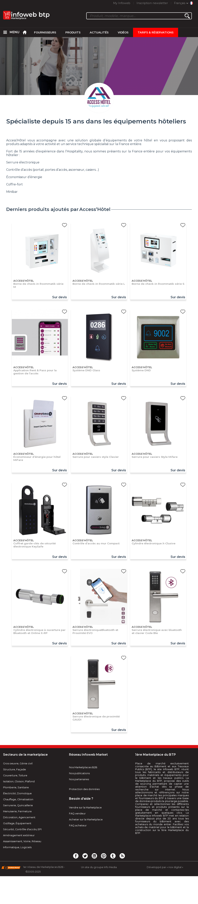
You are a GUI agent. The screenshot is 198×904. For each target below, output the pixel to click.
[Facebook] (76, 856)
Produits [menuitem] (72, 32)
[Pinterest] (104, 856)
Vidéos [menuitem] (123, 32)
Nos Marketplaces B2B (83, 767)
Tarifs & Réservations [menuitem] (155, 32)
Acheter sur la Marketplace (86, 819)
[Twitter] (85, 856)
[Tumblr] (113, 856)
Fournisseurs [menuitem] (45, 32)
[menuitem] (5, 32)
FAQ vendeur (77, 813)
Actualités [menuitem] (99, 32)
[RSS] (122, 856)
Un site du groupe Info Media (99, 867)
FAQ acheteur (78, 825)
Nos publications (79, 773)
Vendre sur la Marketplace (85, 807)
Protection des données (84, 789)
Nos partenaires (79, 779)
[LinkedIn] (94, 856)
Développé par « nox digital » (165, 867)
